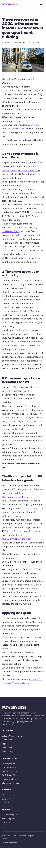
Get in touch (7, 822)
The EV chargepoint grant (15, 496)
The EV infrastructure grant (16, 538)
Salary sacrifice (9, 767)
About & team (8, 795)
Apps (4, 743)
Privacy (5, 843)
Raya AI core (7, 747)
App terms (13, 843)
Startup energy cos (10, 783)
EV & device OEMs (10, 775)
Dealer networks (9, 771)
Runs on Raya (8, 751)
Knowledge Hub (9, 818)
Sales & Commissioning (12, 736)
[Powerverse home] (10, 4)
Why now (6, 799)
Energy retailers (9, 779)
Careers (5, 803)
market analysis (10, 231)
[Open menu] (41, 4)
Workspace (7, 740)
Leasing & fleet (8, 763)
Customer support (10, 814)
